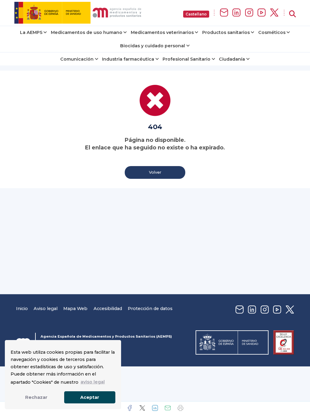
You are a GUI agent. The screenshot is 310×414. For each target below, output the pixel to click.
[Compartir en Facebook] (130, 408)
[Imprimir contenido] (180, 408)
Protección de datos (150, 308)
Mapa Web (75, 308)
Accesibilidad (108, 308)
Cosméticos (271, 32)
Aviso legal (46, 308)
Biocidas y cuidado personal (152, 45)
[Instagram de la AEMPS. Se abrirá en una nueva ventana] (249, 13)
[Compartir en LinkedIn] (155, 408)
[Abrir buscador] (292, 14)
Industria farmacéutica (128, 59)
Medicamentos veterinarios (162, 32)
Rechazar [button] (36, 397)
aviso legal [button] (93, 382)
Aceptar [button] (89, 397)
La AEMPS (31, 32)
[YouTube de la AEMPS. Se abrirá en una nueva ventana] (261, 13)
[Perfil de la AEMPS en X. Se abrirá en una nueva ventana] (274, 13)
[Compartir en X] (142, 408)
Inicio (22, 308)
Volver (155, 172)
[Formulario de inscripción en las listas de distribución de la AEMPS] (224, 13)
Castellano (196, 14)
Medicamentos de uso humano (86, 32)
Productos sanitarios (226, 32)
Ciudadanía (232, 59)
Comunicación (77, 59)
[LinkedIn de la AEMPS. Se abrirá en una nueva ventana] (236, 13)
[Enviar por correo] (168, 408)
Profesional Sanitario (186, 59)
